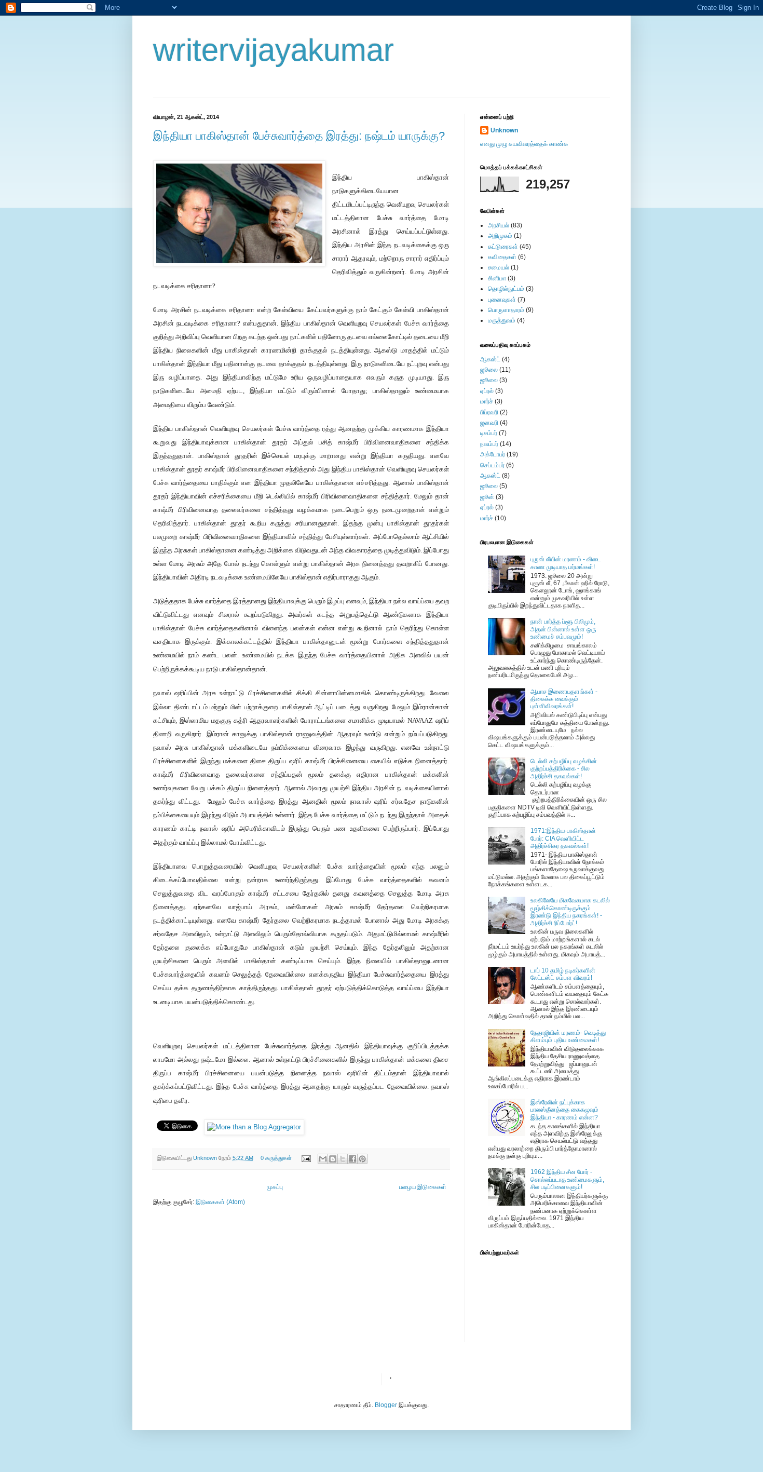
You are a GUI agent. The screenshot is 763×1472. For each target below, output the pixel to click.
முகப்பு (275, 1187)
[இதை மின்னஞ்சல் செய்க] (323, 1159)
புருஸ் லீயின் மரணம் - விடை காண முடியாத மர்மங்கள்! (565, 563)
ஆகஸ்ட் (490, 359)
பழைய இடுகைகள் (422, 1187)
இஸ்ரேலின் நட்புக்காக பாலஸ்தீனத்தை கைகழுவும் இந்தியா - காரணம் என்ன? (564, 1110)
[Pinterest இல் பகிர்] (362, 1159)
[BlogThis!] (333, 1159)
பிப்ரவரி (489, 412)
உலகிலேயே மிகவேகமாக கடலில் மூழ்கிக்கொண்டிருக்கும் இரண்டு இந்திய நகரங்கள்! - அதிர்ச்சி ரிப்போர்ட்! (570, 911)
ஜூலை (489, 369)
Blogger (386, 1405)
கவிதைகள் (502, 257)
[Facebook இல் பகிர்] (352, 1159)
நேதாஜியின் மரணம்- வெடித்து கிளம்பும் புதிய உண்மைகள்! (568, 1036)
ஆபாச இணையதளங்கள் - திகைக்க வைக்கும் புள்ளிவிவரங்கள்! (563, 699)
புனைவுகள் (502, 299)
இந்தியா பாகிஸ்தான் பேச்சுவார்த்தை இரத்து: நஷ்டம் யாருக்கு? (299, 135)
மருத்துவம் (501, 320)
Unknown (206, 1158)
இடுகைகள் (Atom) (220, 1202)
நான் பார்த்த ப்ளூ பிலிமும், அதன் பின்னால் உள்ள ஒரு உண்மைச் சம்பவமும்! (563, 629)
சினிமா (497, 278)
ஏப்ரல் (487, 391)
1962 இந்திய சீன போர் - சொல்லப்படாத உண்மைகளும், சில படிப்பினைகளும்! (567, 1179)
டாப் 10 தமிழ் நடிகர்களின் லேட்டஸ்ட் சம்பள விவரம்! (562, 974)
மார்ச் (486, 401)
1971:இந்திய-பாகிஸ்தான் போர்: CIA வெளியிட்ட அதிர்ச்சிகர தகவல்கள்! (563, 838)
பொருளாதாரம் (506, 310)
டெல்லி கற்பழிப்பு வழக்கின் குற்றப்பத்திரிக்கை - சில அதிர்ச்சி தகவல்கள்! (563, 769)
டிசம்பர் (488, 433)
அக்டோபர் (492, 454)
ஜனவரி (489, 422)
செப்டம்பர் (492, 465)
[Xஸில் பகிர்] (342, 1159)
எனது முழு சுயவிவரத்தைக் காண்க (524, 143)
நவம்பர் (489, 444)
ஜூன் (487, 497)
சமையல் (498, 267)
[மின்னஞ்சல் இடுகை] (305, 1158)
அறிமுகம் (500, 235)
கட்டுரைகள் (503, 246)
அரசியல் (498, 225)
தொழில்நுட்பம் (506, 288)
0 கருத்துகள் (276, 1158)
